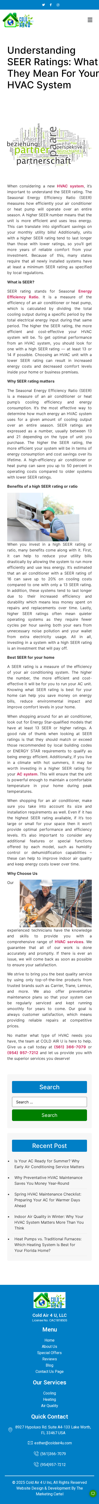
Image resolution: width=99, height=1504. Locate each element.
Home (49, 1340)
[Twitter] (44, 4)
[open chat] (91, 1496)
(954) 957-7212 (22, 1052)
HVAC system (70, 186)
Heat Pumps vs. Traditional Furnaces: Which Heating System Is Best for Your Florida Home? (47, 1244)
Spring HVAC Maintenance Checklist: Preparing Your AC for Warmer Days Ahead (47, 1200)
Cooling (49, 1393)
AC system (27, 774)
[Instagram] (58, 4)
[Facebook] (51, 4)
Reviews (49, 1359)
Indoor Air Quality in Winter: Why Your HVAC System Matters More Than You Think (49, 1222)
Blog (49, 1365)
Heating (49, 1399)
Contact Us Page (50, 1371)
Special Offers (49, 1352)
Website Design (29, 1488)
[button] (90, 19)
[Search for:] (49, 1102)
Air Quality (49, 1405)
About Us (49, 1346)
